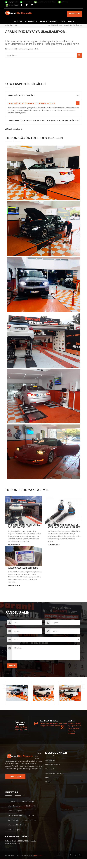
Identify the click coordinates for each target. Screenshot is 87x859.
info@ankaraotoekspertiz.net (46, 2)
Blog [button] (63, 21)
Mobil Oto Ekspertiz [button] (48, 21)
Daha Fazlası (13, 545)
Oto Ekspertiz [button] (31, 21)
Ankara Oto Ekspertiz (15, 811)
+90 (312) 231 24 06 (13, 2)
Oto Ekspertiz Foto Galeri (55, 773)
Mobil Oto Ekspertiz (53, 765)
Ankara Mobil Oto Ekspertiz (17, 825)
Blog (47, 778)
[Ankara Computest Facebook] (22, 5)
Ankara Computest (14, 806)
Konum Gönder (13, 5)
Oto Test (31, 815)
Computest (50, 769)
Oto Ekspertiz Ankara (15, 815)
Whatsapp (64, 2)
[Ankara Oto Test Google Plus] (32, 5)
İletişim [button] (71, 21)
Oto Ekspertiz (50, 760)
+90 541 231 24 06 (27, 2)
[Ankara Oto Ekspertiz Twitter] (27, 5)
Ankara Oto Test (30, 820)
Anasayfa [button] (18, 21)
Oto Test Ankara (13, 820)
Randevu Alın (74, 14)
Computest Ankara (27, 801)
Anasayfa (8, 25)
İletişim (48, 782)
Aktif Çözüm (38, 855)
